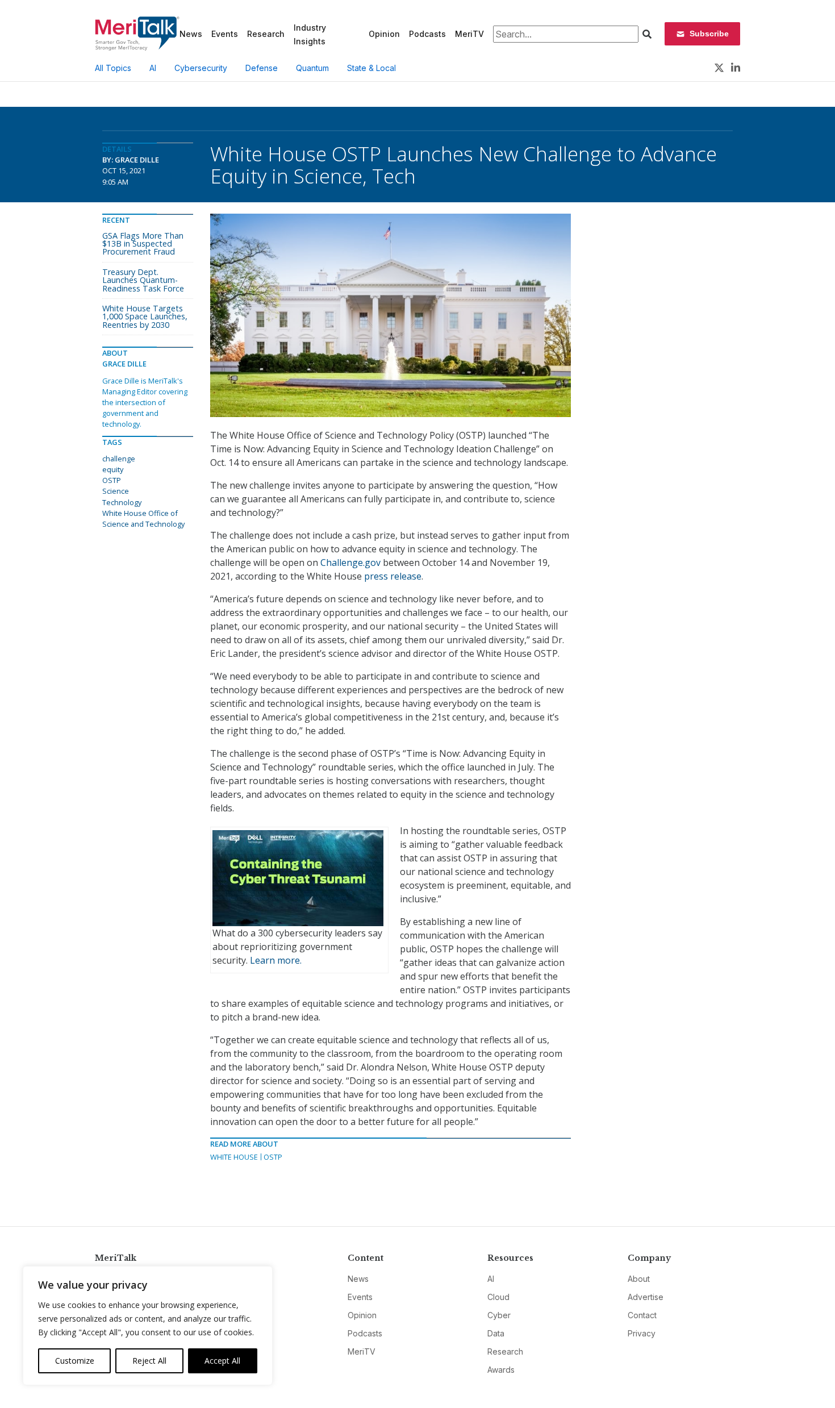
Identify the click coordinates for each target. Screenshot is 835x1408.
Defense (261, 68)
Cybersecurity (200, 68)
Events (224, 34)
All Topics (113, 68)
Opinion (384, 34)
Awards (501, 1369)
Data (495, 1333)
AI (152, 68)
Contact (642, 1315)
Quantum (312, 68)
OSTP (273, 1157)
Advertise (645, 1297)
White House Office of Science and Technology (143, 518)
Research (266, 34)
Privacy (642, 1333)
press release (392, 576)
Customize (74, 1360)
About (639, 1279)
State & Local (371, 68)
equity (112, 469)
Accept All (222, 1360)
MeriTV (469, 34)
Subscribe (709, 33)
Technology (121, 502)
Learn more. (276, 960)
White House (234, 1157)
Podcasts (427, 34)
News (190, 34)
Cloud (498, 1297)
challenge (118, 458)
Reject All (149, 1360)
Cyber (499, 1315)
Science (115, 491)
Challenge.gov (350, 562)
